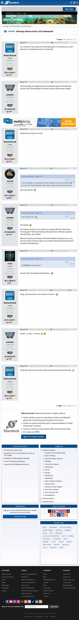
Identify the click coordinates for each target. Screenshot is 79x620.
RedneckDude (10, 55)
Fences (4, 582)
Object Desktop (6, 574)
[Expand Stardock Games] (41, 498)
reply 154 (38, 213)
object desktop (47, 544)
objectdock (59, 530)
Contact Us (46, 593)
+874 (9, 277)
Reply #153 (24, 129)
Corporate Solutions (8, 577)
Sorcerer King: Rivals (27, 596)
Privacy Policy (27, 616)
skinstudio (45, 542)
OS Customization (25, 26)
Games (23, 570)
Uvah (10, 263)
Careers (45, 582)
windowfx (69, 542)
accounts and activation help (51, 536)
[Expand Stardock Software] (41, 450)
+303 (9, 105)
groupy (45, 533)
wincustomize (47, 539)
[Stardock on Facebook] (53, 511)
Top (74, 42)
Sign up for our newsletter (13, 607)
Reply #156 (24, 251)
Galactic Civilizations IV (28, 580)
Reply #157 (24, 290)
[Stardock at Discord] (55, 515)
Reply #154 (24, 168)
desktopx (71, 536)
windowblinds (53, 527)
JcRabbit (10, 94)
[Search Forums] (77, 3)
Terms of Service (38, 616)
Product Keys (67, 582)
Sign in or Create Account (33, 437)
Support (66, 570)
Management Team (49, 580)
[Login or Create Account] (71, 3)
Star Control (25, 585)
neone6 (10, 181)
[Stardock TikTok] (59, 515)
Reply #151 (24, 43)
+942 (9, 192)
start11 (66, 539)
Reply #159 (24, 366)
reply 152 (38, 176)
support (61, 547)
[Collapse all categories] (75, 450)
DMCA (46, 616)
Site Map (52, 616)
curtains (45, 547)
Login (25, 13)
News (45, 585)
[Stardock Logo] (11, 2)
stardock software (48, 530)
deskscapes (58, 533)
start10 (64, 536)
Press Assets (47, 588)
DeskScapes (5, 585)
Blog (44, 577)
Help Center (66, 574)
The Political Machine (27, 588)
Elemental (24, 577)
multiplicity (67, 530)
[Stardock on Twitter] (49, 511)
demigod (61, 542)
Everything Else (13, 26)
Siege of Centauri (26, 593)
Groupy (4, 591)
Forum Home (10, 13)
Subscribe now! (20, 516)
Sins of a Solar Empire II (28, 582)
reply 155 (38, 259)
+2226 (10, 69)
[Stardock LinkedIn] (62, 515)
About (45, 574)
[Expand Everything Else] (41, 501)
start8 (51, 533)
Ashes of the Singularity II (29, 574)
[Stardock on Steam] (68, 511)
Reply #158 (24, 329)
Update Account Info (69, 588)
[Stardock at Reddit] (51, 515)
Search (18, 13)
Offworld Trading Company (29, 591)
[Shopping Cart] (74, 3)
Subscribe (54, 607)
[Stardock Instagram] (64, 511)
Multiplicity (5, 588)
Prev (68, 39)
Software (5, 570)
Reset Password (68, 585)
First (64, 39)
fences (44, 527)
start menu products (65, 527)
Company (47, 570)
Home (5, 26)
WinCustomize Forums (60, 43)
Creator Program (48, 591)
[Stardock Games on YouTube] (57, 511)
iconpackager (57, 539)
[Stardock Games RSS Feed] (66, 515)
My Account (66, 577)
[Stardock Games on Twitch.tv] (61, 511)
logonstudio (65, 544)
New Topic (69, 9)
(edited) (69, 290)
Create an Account (68, 580)
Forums (45, 596)
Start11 (4, 580)
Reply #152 (24, 82)
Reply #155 (24, 205)
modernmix (53, 547)
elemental (56, 544)
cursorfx (53, 542)
